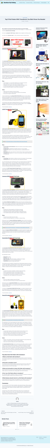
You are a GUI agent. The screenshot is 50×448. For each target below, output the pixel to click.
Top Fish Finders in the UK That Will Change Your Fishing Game (26, 412)
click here (10, 106)
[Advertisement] (25, 10)
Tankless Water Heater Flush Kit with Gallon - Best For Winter (42, 46)
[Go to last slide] (3, 425)
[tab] (16, 429)
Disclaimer (45, 437)
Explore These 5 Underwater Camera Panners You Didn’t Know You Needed (24, 423)
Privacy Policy (41, 438)
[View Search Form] (48, 2)
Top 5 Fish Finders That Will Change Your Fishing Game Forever (8, 412)
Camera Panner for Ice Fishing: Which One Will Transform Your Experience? (9, 423)
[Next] (31, 425)
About (37, 437)
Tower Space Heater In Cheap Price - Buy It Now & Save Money (42, 100)
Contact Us (41, 437)
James (23, 21)
